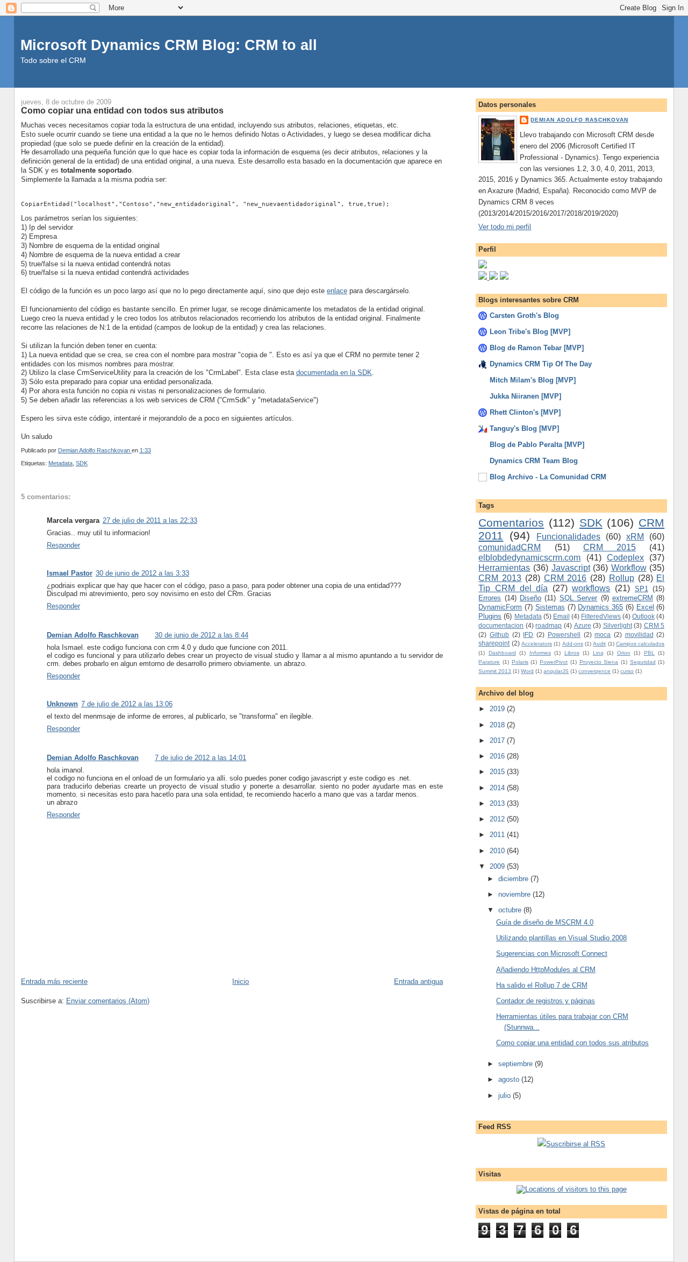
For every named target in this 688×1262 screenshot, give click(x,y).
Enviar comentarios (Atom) (107, 1001)
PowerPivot (554, 662)
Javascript (570, 567)
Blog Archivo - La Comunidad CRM (548, 477)
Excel (645, 607)
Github (499, 634)
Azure (582, 625)
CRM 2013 (499, 578)
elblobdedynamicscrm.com (529, 557)
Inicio (240, 981)
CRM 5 (654, 625)
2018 (498, 725)
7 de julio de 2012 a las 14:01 (200, 758)
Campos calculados (640, 644)
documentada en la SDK (334, 372)
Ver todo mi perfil (504, 227)
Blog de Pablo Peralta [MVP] (537, 445)
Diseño (530, 598)
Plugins (489, 616)
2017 (498, 740)
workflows (591, 588)
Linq (598, 653)
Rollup (621, 578)
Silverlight (617, 625)
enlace (337, 291)
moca (602, 634)
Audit (599, 644)
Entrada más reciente (54, 981)
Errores (489, 598)
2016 (498, 756)
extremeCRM (632, 598)
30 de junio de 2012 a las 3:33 (142, 573)
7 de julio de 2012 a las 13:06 (127, 704)
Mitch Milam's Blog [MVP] (533, 380)
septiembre (516, 1064)
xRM (635, 536)
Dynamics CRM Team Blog (534, 461)
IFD (528, 634)
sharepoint (494, 643)
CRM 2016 (565, 578)
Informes (540, 653)
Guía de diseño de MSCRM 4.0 (544, 922)
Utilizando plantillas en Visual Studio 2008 (561, 938)
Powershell (564, 634)
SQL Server (578, 598)
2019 (498, 709)
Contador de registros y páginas (545, 1001)
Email (561, 616)
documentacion (501, 625)
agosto (509, 1079)
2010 (498, 851)
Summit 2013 (494, 671)
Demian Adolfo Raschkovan (93, 635)
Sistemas (550, 607)
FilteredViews (601, 616)
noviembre (515, 894)
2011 (498, 835)
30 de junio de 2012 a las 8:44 (201, 635)
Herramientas (504, 567)
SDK (82, 463)
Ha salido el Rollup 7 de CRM (541, 985)
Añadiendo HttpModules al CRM (546, 970)
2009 (498, 866)
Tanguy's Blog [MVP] (524, 428)
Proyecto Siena (599, 662)
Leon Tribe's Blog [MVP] (530, 332)
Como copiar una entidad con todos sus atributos (572, 1043)
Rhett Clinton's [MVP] (525, 412)
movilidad (639, 634)
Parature (489, 662)
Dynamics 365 (600, 607)
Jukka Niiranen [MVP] (525, 396)
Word (527, 671)
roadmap (548, 625)
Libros (571, 653)
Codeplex (625, 557)
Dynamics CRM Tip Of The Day (541, 364)
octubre (511, 910)
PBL (649, 653)
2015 (498, 772)
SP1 (641, 589)
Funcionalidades (568, 536)
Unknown (62, 704)
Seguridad (643, 662)
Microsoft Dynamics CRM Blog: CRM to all (168, 45)
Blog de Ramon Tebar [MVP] (537, 348)
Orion (623, 653)
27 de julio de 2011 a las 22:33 (150, 520)
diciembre (514, 879)
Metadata (60, 463)
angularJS (556, 671)
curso (627, 671)
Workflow (629, 567)
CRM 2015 (609, 547)
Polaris (520, 662)
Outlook (643, 616)
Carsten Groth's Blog (524, 315)
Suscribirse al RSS (575, 1144)
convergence (594, 671)
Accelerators (536, 644)
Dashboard (502, 653)
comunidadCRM (509, 547)
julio (505, 1095)
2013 (498, 803)
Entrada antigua (418, 981)
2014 (498, 788)
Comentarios (511, 522)
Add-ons (572, 644)
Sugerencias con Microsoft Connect (551, 953)
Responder (63, 545)
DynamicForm (500, 607)
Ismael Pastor (69, 573)
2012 (498, 819)
